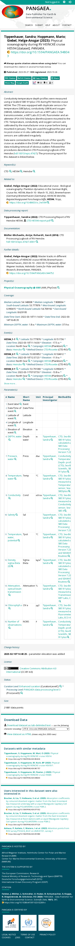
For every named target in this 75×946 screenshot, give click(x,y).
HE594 (47, 346)
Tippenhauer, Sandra (20, 37)
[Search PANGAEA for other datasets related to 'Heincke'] (34, 171)
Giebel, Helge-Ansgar (23, 40)
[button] (42, 83)
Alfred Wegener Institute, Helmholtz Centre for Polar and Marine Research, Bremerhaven (36, 266)
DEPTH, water (15, 436)
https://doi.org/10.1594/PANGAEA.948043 (38, 54)
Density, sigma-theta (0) (14, 563)
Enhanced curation (29, 686)
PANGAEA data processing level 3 (42, 689)
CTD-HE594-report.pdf (38, 220)
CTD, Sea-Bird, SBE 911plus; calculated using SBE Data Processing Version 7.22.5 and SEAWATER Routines (66, 545)
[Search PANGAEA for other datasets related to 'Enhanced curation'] (60, 686)
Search (29, 25)
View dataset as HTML (19, 734)
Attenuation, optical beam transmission (14, 588)
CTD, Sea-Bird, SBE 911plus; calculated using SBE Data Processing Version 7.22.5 (66, 444)
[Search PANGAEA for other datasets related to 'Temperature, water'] (15, 479)
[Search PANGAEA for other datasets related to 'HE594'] (21, 171)
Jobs (17, 937)
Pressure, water (12, 458)
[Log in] (70, 2)
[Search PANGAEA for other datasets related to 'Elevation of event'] (15, 432)
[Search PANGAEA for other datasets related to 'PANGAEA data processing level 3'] (21, 693)
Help (47, 25)
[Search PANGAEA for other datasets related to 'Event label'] (20, 404)
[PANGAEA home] (12, 9)
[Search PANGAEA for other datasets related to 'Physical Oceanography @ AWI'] (58, 287)
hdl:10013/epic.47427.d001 (20, 241)
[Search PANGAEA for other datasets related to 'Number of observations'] (9, 628)
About (56, 25)
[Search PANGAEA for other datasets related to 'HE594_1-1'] (17, 339)
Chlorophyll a (15, 605)
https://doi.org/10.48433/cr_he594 (27, 202)
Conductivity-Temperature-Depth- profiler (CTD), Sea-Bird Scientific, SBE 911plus (66, 464)
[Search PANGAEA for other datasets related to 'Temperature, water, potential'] (19, 540)
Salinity (11, 514)
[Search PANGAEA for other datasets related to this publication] (48, 202)
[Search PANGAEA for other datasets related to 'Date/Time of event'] (15, 411)
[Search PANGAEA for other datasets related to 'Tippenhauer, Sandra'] (52, 440)
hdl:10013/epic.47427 (25, 153)
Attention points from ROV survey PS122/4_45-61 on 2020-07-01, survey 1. (36, 829)
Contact (67, 25)
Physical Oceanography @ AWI (22, 287)
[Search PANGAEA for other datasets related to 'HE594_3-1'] (17, 369)
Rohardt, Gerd (42, 235)
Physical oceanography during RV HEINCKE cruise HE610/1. (32, 764)
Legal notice (9, 934)
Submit (39, 25)
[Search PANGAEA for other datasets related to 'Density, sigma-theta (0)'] (12, 566)
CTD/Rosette (51, 349)
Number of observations (14, 623)
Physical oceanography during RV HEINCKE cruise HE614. (31, 754)
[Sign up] (64, 2)
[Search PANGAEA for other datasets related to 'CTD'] (10, 171)
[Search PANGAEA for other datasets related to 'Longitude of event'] (15, 425)
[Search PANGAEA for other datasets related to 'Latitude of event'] (15, 418)
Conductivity (14, 495)
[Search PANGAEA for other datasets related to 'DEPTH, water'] (9, 440)
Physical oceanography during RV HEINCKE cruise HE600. (32, 773)
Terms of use (28, 934)
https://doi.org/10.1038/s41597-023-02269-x (25, 902)
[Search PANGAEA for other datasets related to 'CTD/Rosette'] (69, 349)
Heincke (17, 349)
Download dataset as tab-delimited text (28, 725)
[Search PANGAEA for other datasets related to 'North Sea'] (29, 346)
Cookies (6, 937)
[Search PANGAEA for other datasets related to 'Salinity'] (16, 515)
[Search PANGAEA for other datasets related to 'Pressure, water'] (15, 459)
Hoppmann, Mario (51, 37)
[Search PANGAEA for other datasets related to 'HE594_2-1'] (17, 354)
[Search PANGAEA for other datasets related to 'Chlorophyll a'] (9, 608)
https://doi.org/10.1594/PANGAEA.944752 (31, 273)
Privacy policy (48, 934)
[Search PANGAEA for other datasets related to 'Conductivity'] (9, 498)
